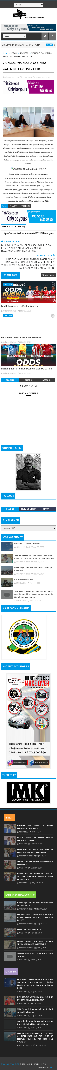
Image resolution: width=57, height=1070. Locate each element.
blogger (10, 380)
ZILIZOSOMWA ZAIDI (28, 509)
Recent (10, 509)
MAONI (46, 509)
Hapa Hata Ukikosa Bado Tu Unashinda (21, 337)
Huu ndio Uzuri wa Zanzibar (27, 543)
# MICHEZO (25, 206)
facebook (46, 380)
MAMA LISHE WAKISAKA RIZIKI (29, 929)
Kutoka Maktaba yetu (24, 579)
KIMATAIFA (11, 971)
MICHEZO (24, 53)
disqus (28, 380)
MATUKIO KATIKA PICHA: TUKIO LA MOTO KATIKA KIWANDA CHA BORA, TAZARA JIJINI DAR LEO (35, 917)
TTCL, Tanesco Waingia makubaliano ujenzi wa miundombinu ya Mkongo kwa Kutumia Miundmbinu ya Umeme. (33, 594)
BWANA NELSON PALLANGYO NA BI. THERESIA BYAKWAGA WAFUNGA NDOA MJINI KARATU (35, 876)
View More (49, 275)
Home (5, 53)
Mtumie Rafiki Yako (12, 226)
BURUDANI (8, 284)
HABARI (40, 45)
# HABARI (14, 206)
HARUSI (9, 817)
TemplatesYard (29, 1060)
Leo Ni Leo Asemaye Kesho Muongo (19, 306)
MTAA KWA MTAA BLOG (10, 1064)
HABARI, (38, 77)
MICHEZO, (46, 77)
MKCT (52, 1067)
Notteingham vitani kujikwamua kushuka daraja (26, 368)
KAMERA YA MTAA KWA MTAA (20, 894)
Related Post (10, 275)
